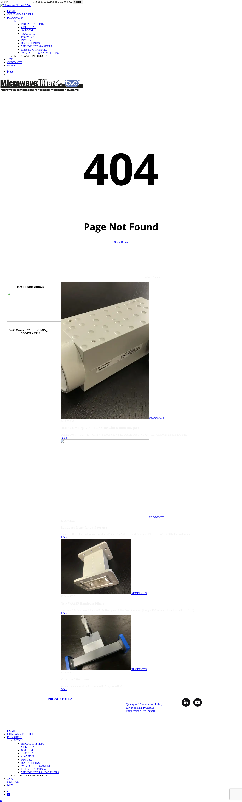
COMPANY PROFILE (20, 734)
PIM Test (26, 759)
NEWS (11, 785)
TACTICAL (28, 753)
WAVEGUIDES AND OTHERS (40, 772)
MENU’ (19, 740)
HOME (11, 730)
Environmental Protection (140, 707)
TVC (10, 778)
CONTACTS (14, 781)
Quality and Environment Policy (144, 704)
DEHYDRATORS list (34, 769)
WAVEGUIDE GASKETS (36, 765)
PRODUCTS (156, 417)
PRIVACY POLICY (60, 698)
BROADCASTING (32, 743)
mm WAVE (27, 756)
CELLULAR (28, 746)
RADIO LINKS (30, 762)
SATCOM (27, 749)
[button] (1, 800)
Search (77, 2)
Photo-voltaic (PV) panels (140, 710)
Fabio (64, 437)
